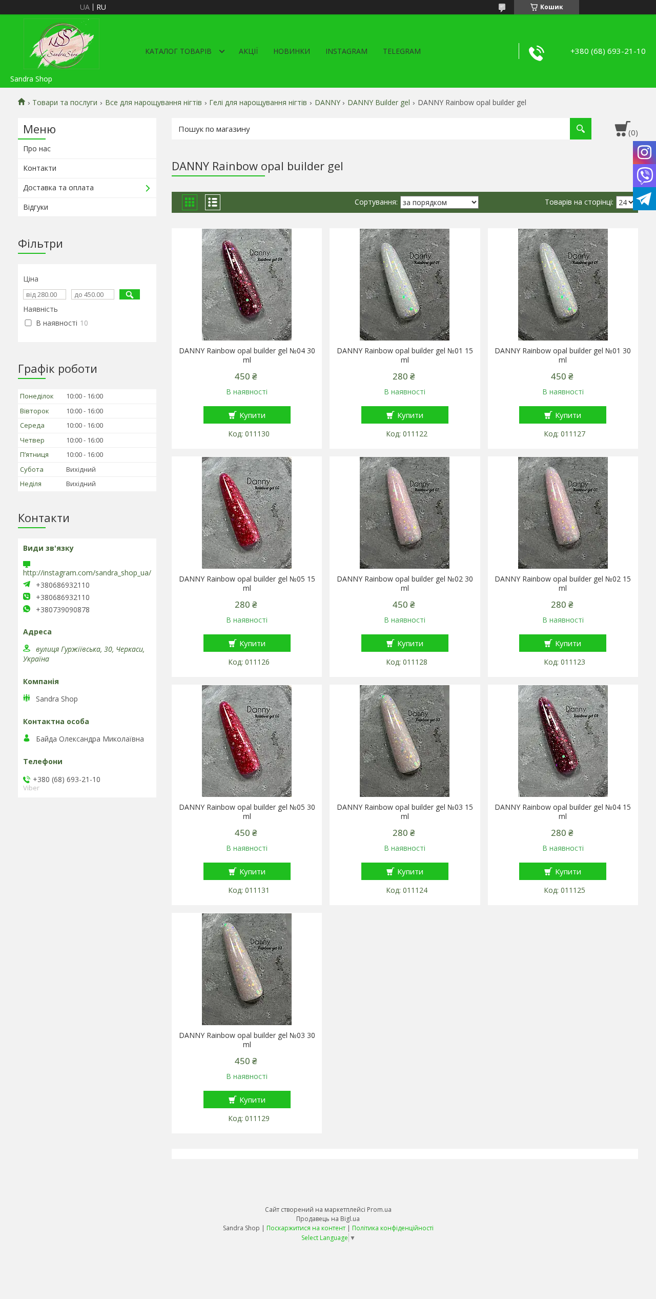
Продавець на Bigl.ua (328, 1218)
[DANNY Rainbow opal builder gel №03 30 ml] (247, 969)
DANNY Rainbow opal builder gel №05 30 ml (247, 812)
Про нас (37, 148)
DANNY (327, 102)
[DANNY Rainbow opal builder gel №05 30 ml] (247, 741)
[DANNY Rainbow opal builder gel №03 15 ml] (405, 741)
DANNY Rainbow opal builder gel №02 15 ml (563, 583)
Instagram (346, 51)
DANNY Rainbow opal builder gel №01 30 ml (563, 355)
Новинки (291, 51)
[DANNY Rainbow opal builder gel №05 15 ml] (247, 512)
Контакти (39, 168)
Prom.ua (379, 1209)
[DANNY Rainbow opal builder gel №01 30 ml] (563, 284)
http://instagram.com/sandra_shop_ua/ (87, 572)
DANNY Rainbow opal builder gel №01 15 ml (405, 355)
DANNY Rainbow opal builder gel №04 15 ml (563, 812)
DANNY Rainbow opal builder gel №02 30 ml (405, 583)
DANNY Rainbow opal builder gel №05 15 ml (247, 583)
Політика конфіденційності (393, 1228)
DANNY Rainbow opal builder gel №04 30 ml (247, 355)
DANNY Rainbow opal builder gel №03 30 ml (247, 1040)
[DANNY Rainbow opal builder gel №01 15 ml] (405, 284)
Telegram (402, 51)
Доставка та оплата (58, 187)
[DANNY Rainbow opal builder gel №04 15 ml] (563, 741)
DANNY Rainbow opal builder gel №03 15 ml (405, 812)
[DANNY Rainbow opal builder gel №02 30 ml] (405, 512)
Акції (248, 51)
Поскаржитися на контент (305, 1228)
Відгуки (35, 207)
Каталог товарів (178, 51)
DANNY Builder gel (378, 102)
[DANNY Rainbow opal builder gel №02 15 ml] (563, 512)
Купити (252, 415)
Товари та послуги (64, 102)
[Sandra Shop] (61, 42)
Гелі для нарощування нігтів (258, 102)
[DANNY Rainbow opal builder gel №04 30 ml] (247, 284)
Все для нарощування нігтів (153, 102)
